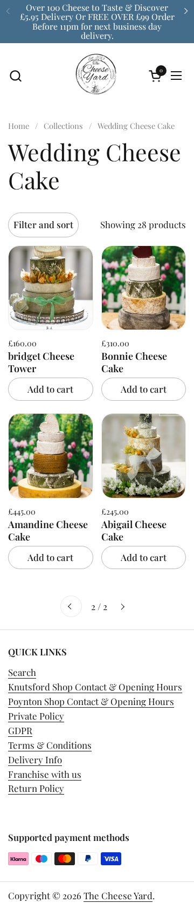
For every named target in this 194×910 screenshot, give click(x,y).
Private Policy (36, 716)
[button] (15, 76)
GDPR (20, 730)
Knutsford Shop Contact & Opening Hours (95, 687)
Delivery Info (35, 759)
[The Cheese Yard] (96, 75)
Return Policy (36, 788)
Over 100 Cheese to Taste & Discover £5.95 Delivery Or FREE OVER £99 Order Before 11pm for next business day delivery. (97, 21)
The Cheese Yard (118, 895)
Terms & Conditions (50, 745)
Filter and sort (43, 224)
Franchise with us (44, 774)
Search (22, 672)
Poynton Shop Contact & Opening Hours (91, 701)
